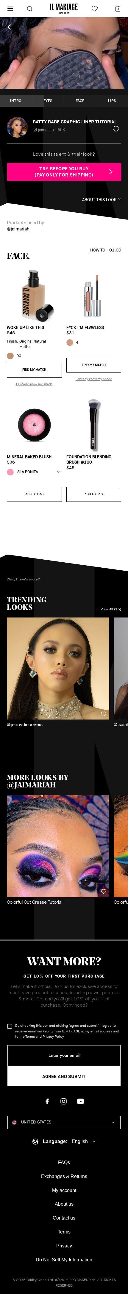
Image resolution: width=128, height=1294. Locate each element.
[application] (64, 53)
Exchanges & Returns (64, 1176)
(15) (111, 609)
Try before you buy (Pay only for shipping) (64, 171)
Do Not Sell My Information (64, 1259)
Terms (30, 1036)
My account (64, 1190)
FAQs (64, 1162)
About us (64, 1204)
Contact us (64, 1217)
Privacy (64, 1245)
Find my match (34, 369)
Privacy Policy (53, 1036)
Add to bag (34, 494)
